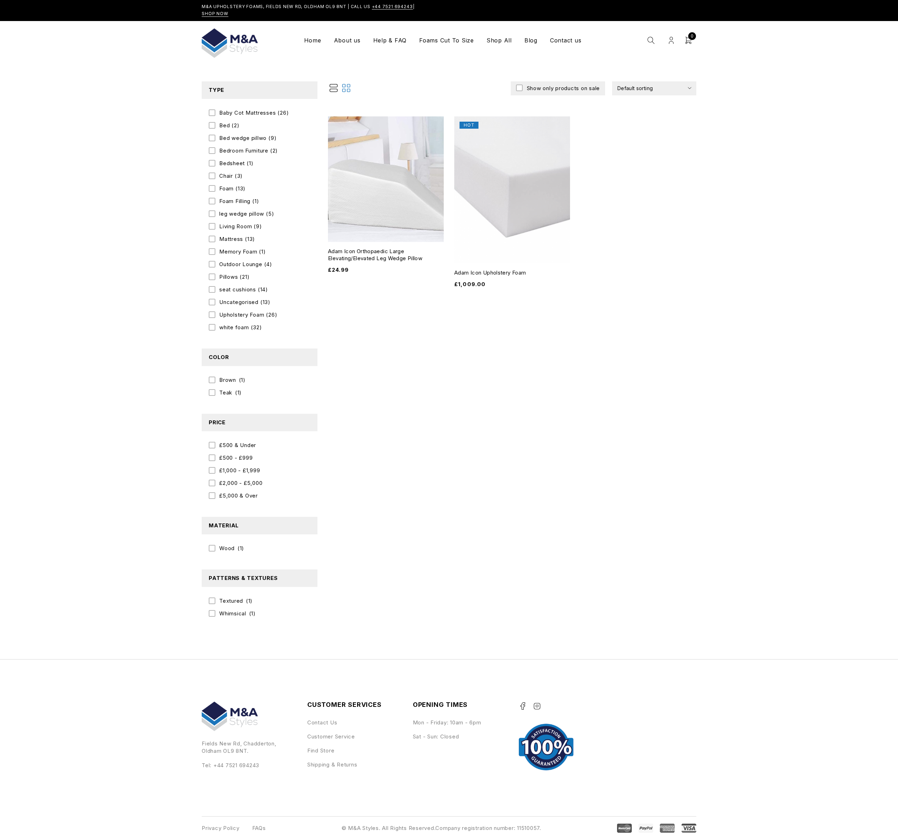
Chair (231, 176)
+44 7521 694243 (392, 6)
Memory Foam (242, 251)
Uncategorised (244, 302)
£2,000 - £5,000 (240, 483)
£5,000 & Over (238, 495)
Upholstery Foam (248, 314)
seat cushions (243, 289)
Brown (227, 380)
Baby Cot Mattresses (254, 112)
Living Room (240, 226)
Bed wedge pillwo (247, 138)
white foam (240, 327)
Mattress (237, 239)
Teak (225, 392)
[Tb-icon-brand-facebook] (522, 706)
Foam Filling (239, 201)
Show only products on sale (563, 88)
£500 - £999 (236, 457)
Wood (227, 548)
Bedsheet (236, 163)
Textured (231, 600)
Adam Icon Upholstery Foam (490, 272)
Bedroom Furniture (248, 150)
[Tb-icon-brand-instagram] (537, 706)
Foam (232, 188)
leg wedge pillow (246, 213)
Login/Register (671, 40)
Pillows (234, 276)
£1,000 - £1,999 (239, 470)
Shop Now (215, 13)
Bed (229, 125)
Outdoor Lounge (245, 264)
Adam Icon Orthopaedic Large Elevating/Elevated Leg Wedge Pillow (375, 255)
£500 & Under (237, 445)
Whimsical (232, 613)
